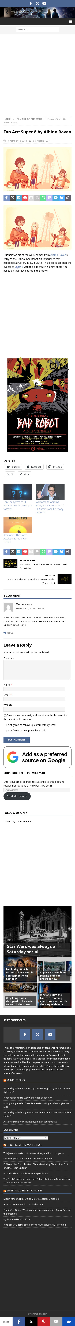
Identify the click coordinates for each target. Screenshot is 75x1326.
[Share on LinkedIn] (19, 198)
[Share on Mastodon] (49, 198)
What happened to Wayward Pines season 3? (27, 1097)
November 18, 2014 (17, 140)
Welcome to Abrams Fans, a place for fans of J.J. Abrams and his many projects (49, 507)
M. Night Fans (16, 1080)
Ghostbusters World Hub (24, 1144)
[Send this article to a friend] (31, 198)
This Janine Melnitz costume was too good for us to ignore (33, 1153)
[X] (31, 1321)
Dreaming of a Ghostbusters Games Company (27, 1158)
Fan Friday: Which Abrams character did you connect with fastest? (19, 973)
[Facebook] (19, 1321)
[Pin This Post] (25, 198)
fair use (27, 1066)
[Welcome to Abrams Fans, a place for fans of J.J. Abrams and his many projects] (50, 492)
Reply (10, 633)
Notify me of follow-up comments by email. (32, 725)
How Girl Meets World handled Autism (23, 1204)
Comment (9, 658)
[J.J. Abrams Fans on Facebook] (31, 3)
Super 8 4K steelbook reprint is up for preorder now (53, 975)
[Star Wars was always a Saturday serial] (37, 931)
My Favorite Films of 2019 (16, 1219)
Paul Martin (38, 140)
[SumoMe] (68, 1321)
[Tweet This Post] (13, 198)
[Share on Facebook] (6, 198)
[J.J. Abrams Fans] (37, 15)
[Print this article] (37, 198)
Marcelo (21, 604)
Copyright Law (53, 1066)
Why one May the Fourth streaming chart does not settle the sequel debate (53, 999)
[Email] (56, 1321)
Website (8, 705)
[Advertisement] (37, 76)
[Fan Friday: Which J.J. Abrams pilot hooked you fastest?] (17, 492)
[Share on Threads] (68, 198)
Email (6, 694)
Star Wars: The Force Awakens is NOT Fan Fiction (15, 538)
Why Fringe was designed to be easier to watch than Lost (20, 1001)
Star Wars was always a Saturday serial (31, 949)
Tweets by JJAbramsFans (17, 821)
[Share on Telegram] (55, 198)
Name (7, 684)
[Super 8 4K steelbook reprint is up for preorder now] (55, 970)
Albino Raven (58, 255)
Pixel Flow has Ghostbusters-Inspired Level (26, 1173)
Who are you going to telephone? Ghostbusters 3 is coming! (34, 1224)
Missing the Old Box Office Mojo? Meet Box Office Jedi (31, 1198)
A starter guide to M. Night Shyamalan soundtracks (30, 1121)
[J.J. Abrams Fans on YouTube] (44, 3)
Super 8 (19, 266)
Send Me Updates (17, 796)
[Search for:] (37, 29)
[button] (70, 21)
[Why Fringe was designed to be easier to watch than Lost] (20, 995)
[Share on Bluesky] (62, 198)
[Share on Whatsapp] (43, 198)
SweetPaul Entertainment (24, 1190)
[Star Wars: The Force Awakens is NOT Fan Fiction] (17, 525)
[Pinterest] (44, 1321)
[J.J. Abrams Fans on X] (38, 3)
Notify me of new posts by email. (26, 730)
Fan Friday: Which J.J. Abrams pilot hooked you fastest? (17, 505)
